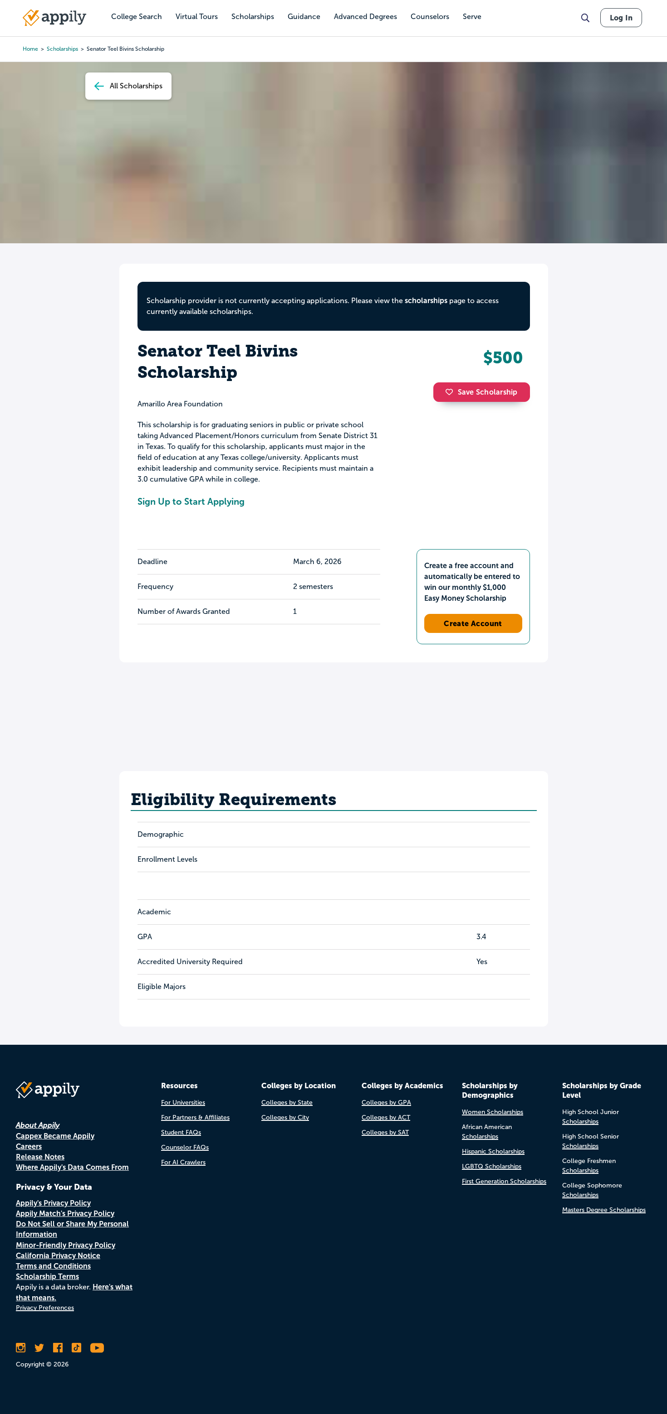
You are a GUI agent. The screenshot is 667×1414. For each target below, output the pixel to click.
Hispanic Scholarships (493, 1151)
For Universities (183, 1102)
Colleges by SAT (385, 1132)
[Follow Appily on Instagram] (20, 1348)
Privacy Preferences (45, 1307)
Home (30, 49)
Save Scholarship (488, 392)
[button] (451, 392)
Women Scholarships (492, 1112)
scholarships (62, 49)
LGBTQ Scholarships (491, 1166)
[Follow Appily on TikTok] (76, 1348)
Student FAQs (181, 1132)
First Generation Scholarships (504, 1181)
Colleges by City (285, 1117)
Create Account (473, 623)
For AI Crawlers (183, 1162)
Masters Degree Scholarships (604, 1209)
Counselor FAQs (185, 1147)
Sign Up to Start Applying (191, 502)
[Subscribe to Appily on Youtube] (97, 1348)
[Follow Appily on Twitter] (39, 1348)
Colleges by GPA (386, 1102)
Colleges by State (287, 1102)
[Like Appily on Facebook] (58, 1348)
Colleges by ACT (386, 1117)
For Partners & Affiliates (195, 1117)
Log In (621, 18)
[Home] (54, 17)
